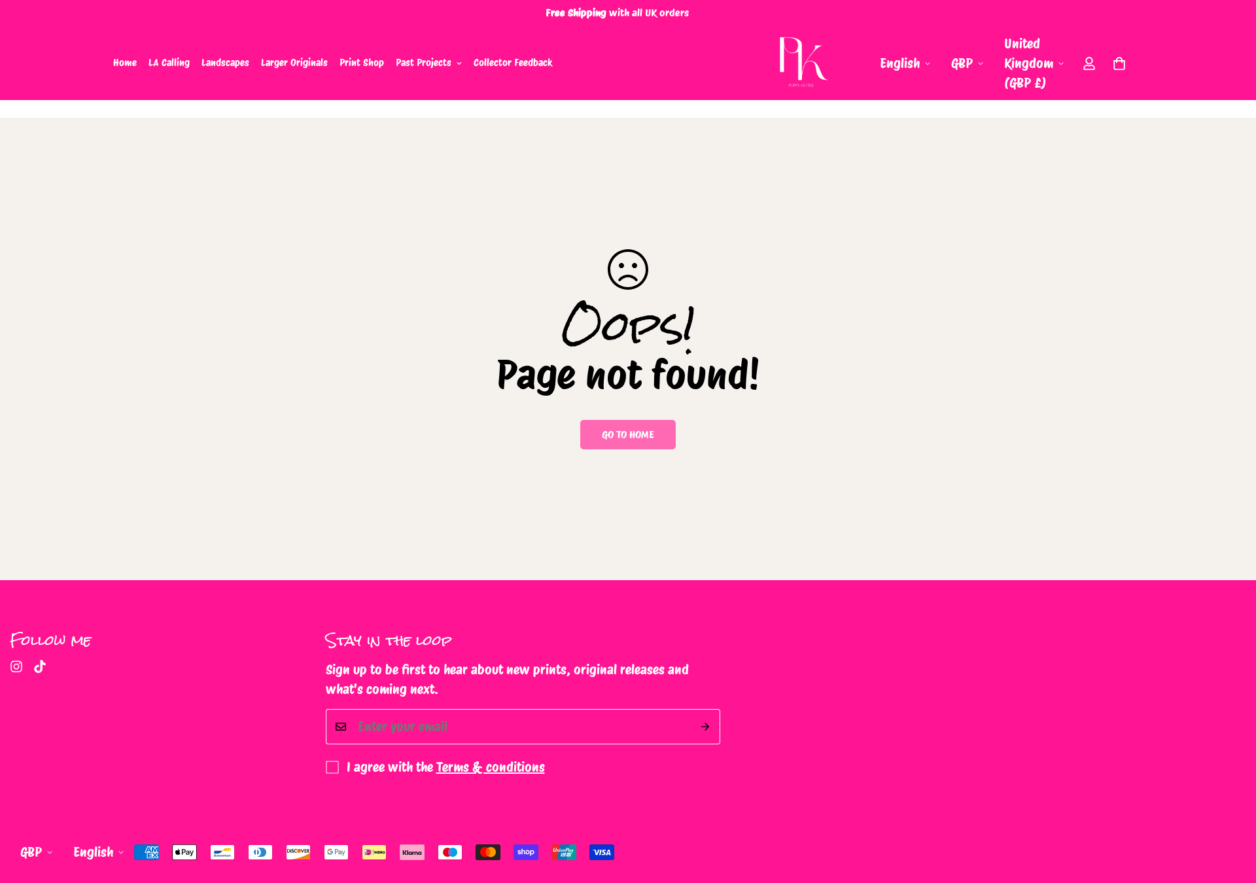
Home (125, 63)
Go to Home (628, 434)
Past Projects (423, 63)
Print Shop (362, 63)
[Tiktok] (40, 666)
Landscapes (225, 63)
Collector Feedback (513, 63)
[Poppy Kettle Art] (801, 63)
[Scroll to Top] (1230, 812)
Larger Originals (294, 63)
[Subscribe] (705, 726)
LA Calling (169, 63)
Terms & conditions (490, 767)
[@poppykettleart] (16, 666)
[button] (1119, 63)
